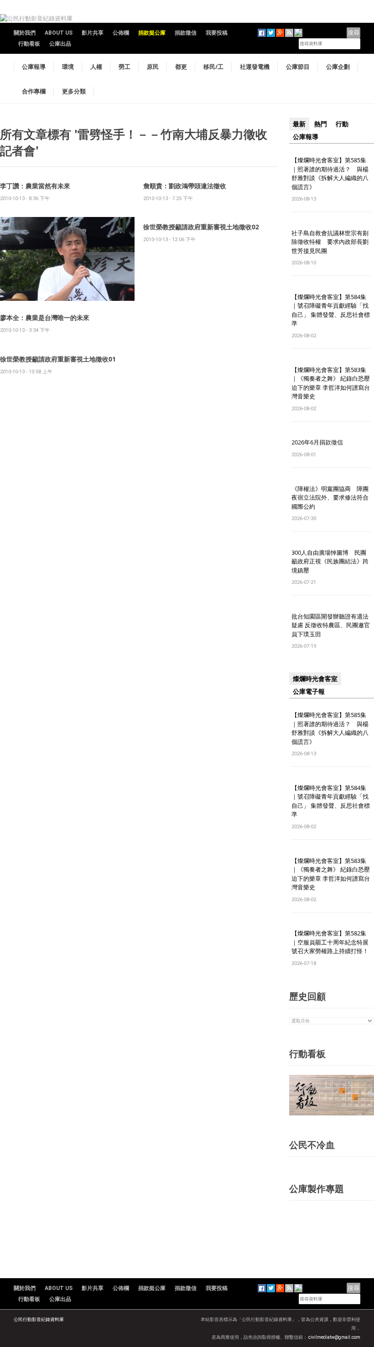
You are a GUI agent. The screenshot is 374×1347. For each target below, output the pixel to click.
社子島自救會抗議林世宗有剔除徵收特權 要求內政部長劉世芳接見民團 (330, 242)
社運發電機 (255, 66)
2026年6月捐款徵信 (317, 442)
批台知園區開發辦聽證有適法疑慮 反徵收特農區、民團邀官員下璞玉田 (330, 625)
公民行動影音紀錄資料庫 (39, 1319)
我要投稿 (217, 33)
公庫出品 (60, 44)
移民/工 (213, 66)
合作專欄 (34, 91)
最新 (299, 124)
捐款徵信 (186, 33)
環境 (68, 66)
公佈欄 (121, 33)
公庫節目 (298, 66)
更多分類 (74, 91)
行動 (342, 124)
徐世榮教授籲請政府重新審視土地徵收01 (58, 359)
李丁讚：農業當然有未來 (35, 185)
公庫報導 (34, 66)
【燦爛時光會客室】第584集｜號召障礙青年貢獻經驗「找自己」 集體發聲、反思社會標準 (330, 310)
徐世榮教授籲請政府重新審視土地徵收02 (201, 226)
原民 (153, 66)
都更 (181, 66)
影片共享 (93, 33)
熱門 (320, 124)
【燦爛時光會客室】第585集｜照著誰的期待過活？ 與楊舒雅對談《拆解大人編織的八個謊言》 (330, 173)
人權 (96, 66)
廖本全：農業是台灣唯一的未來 (44, 317)
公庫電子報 (309, 691)
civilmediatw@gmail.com (334, 1337)
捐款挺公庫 (152, 33)
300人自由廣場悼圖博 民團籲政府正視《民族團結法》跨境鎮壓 (330, 561)
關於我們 (25, 33)
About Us (59, 33)
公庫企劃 (338, 66)
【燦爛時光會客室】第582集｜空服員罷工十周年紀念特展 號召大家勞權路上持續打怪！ (330, 942)
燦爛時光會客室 (315, 678)
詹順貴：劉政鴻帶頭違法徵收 (184, 185)
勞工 (124, 66)
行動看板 (29, 44)
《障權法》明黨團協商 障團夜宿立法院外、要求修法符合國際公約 (330, 498)
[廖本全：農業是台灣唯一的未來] (67, 258)
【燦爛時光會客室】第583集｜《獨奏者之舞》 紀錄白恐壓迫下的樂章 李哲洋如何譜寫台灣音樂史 (330, 383)
